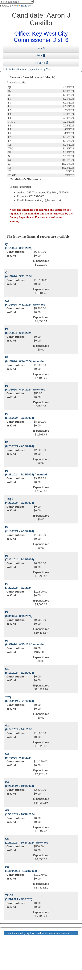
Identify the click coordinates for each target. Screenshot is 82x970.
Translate (26, 5)
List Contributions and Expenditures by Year (27, 69)
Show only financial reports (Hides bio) (32, 77)
